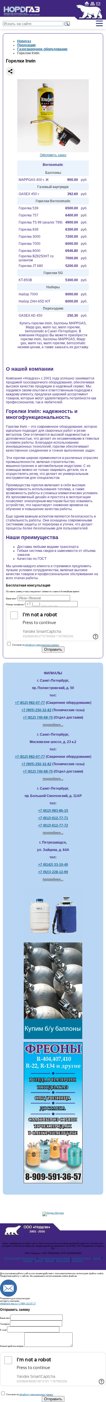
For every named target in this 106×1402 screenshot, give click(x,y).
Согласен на (35, 645)
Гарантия (38, 1260)
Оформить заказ (53, 155)
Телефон (4, 1324)
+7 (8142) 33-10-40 (53, 865)
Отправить (53, 649)
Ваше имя (11, 598)
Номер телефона (15, 604)
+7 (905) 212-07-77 (26, 1303)
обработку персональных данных (42, 645)
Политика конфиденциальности (20, 1258)
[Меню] (99, 23)
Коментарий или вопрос (12, 1346)
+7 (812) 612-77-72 (53, 825)
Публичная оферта (81, 1258)
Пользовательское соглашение (54, 1258)
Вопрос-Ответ (63, 1260)
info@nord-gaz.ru (8, 1303)
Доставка (28, 1260)
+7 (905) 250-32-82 (36, 710)
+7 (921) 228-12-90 (53, 872)
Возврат (97, 1258)
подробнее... (53, 725)
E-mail (3, 1330)
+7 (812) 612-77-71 (53, 818)
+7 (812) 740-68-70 (38, 717)
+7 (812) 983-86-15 (53, 811)
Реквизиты (77, 1260)
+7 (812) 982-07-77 (30, 703)
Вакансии (49, 1260)
